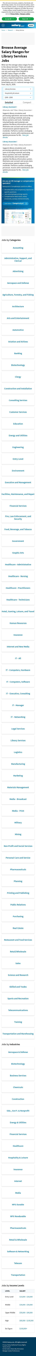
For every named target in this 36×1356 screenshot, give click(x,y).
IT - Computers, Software (18, 681)
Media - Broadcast (18, 799)
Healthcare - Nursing (18, 576)
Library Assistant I (10, 107)
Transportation (18, 1274)
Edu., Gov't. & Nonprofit (18, 1110)
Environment (18, 470)
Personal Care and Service (18, 857)
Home (3, 30)
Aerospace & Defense (18, 1052)
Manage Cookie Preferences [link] (11, 1351)
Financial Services (18, 505)
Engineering (18, 447)
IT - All (18, 658)
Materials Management (18, 787)
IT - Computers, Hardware (18, 670)
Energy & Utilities (18, 1122)
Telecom (18, 1263)
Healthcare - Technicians (18, 599)
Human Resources (18, 623)
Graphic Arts (18, 552)
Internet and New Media (18, 646)
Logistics (18, 752)
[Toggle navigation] (4, 25)
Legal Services (18, 728)
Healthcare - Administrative (18, 564)
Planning (18, 881)
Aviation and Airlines (18, 341)
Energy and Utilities (18, 435)
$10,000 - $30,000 (26, 1297)
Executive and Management (18, 482)
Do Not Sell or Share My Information (13, 1349)
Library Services (18, 740)
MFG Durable (18, 1204)
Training (18, 1021)
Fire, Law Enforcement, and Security (18, 517)
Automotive (18, 329)
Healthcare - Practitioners (18, 587)
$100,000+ (23, 1328)
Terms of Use (6, 1347)
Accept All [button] (8, 19)
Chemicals (18, 1087)
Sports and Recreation (18, 998)
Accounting (18, 247)
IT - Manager (18, 705)
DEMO (31, 25)
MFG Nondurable (18, 1216)
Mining (18, 834)
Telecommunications (18, 1010)
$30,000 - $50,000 (26, 1305)
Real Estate (18, 928)
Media (18, 1192)
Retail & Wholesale (18, 1239)
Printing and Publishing (18, 892)
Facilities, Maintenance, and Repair (18, 494)
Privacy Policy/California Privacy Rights (14, 1345)
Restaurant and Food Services (18, 939)
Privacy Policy (14, 14)
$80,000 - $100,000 (26, 1320)
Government (18, 541)
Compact (27, 102)
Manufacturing (18, 763)
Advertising (18, 271)
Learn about (8, 203)
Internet (18, 1181)
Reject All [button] (25, 19)
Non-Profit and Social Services (18, 846)
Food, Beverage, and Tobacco (18, 529)
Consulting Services (18, 400)
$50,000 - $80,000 (26, 1312)
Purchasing (18, 916)
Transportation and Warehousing (18, 1033)
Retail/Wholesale (18, 951)
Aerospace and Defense (18, 283)
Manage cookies (25, 14)
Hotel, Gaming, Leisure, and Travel (18, 611)
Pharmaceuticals (18, 869)
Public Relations (18, 904)
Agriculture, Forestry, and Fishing (18, 294)
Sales (18, 963)
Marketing (18, 775)
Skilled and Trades (18, 986)
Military (18, 822)
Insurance (18, 634)
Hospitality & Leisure (18, 1157)
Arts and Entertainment (18, 318)
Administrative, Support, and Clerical (18, 259)
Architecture (18, 306)
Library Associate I (10, 141)
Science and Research (18, 975)
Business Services (18, 1075)
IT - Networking (18, 717)
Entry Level (18, 458)
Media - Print (18, 810)
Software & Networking (18, 1251)
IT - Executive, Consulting (18, 693)
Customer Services (18, 412)
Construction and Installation (18, 388)
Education (18, 423)
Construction (18, 1099)
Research (10, 30)
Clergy (18, 376)
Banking (18, 353)
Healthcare (18, 1145)
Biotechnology (18, 365)
